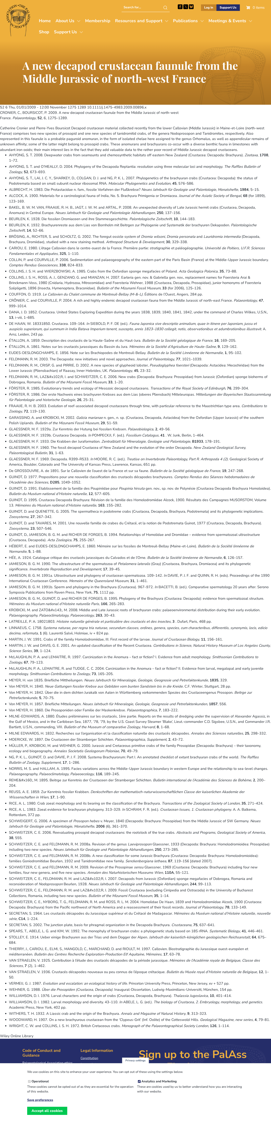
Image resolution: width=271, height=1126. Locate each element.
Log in (208, 7)
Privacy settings (135, 1060)
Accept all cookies (47, 1110)
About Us (65, 21)
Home (45, 21)
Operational (40, 1081)
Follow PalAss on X (185, 6)
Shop (44, 32)
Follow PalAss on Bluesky (191, 6)
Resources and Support (138, 21)
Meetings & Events (227, 21)
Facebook (180, 6)
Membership (97, 21)
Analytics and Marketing (159, 1081)
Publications (185, 21)
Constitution (89, 1058)
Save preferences (40, 1100)
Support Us (228, 7)
